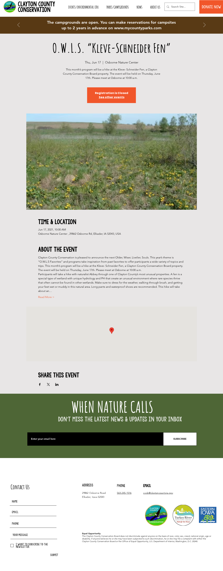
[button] (83, 7)
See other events (111, 97)
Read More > (46, 297)
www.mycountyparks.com (138, 27)
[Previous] (18, 25)
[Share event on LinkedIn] (57, 384)
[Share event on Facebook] (39, 384)
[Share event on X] (48, 384)
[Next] (204, 25)
